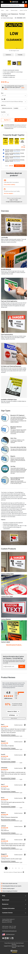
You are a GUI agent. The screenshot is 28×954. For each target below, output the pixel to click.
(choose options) (16, 151)
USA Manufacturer (10, 934)
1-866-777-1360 (13, 200)
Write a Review (14, 718)
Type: (2, 99)
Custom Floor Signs (7, 596)
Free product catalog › (9, 184)
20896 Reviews (9, 698)
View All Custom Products (13, 645)
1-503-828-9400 (12, 927)
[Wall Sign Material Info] (4, 99)
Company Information (8, 908)
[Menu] (2, 2)
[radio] (20, 692)
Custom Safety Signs (7, 573)
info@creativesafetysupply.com (14, 201)
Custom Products (8, 549)
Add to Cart (22, 120)
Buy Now (6, 120)
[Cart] (26, 2)
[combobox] (14, 5)
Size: (2, 93)
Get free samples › (8, 193)
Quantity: (3, 112)
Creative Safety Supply (15, 946)
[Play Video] (14, 63)
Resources (5, 904)
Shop (3, 895)
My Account (5, 900)
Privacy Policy (7, 943)
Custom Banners (6, 619)
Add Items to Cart (19, 165)
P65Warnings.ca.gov (9, 128)
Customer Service (7, 912)
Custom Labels (5, 642)
